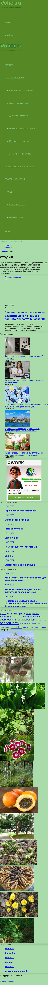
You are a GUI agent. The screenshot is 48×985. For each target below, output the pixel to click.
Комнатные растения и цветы (22, 128)
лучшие (28, 616)
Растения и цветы (14, 78)
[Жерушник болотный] (17, 734)
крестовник (35, 614)
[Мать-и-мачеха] (19, 917)
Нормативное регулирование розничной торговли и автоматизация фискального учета (26, 405)
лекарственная (17, 617)
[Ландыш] (22, 708)
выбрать (19, 613)
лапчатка (5, 616)
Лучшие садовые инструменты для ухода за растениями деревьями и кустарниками (24, 454)
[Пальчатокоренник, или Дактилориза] (16, 786)
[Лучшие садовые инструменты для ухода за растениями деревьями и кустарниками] (17, 451)
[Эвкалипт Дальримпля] (17, 682)
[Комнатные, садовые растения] (11, 8)
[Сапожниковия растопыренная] (17, 656)
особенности (9, 623)
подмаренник (5, 627)
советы (43, 627)
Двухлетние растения (18, 116)
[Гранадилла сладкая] (19, 812)
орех (37, 620)
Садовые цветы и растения (21, 90)
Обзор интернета (16, 217)
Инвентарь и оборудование (19, 167)
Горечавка (3, 614)
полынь (16, 627)
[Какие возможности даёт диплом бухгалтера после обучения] (17, 378)
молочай (37, 616)
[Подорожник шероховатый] (18, 864)
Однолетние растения (18, 103)
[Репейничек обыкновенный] (17, 943)
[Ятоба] (17, 838)
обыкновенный (26, 619)
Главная (3, 251)
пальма (34, 623)
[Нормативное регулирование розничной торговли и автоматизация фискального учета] (17, 402)
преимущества (28, 627)
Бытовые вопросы (17, 205)
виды (10, 613)
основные (42, 620)
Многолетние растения (19, 141)
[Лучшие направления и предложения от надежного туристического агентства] (17, 427)
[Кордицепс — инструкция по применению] (17, 890)
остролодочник (25, 623)
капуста (28, 614)
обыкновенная (8, 619)
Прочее (8, 192)
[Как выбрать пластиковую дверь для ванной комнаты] (17, 354)
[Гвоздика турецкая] (17, 760)
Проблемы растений (15, 179)
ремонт (37, 627)
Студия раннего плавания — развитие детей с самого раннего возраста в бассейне (25, 316)
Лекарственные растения (20, 154)
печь (39, 623)
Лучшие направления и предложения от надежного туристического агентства (22, 430)
